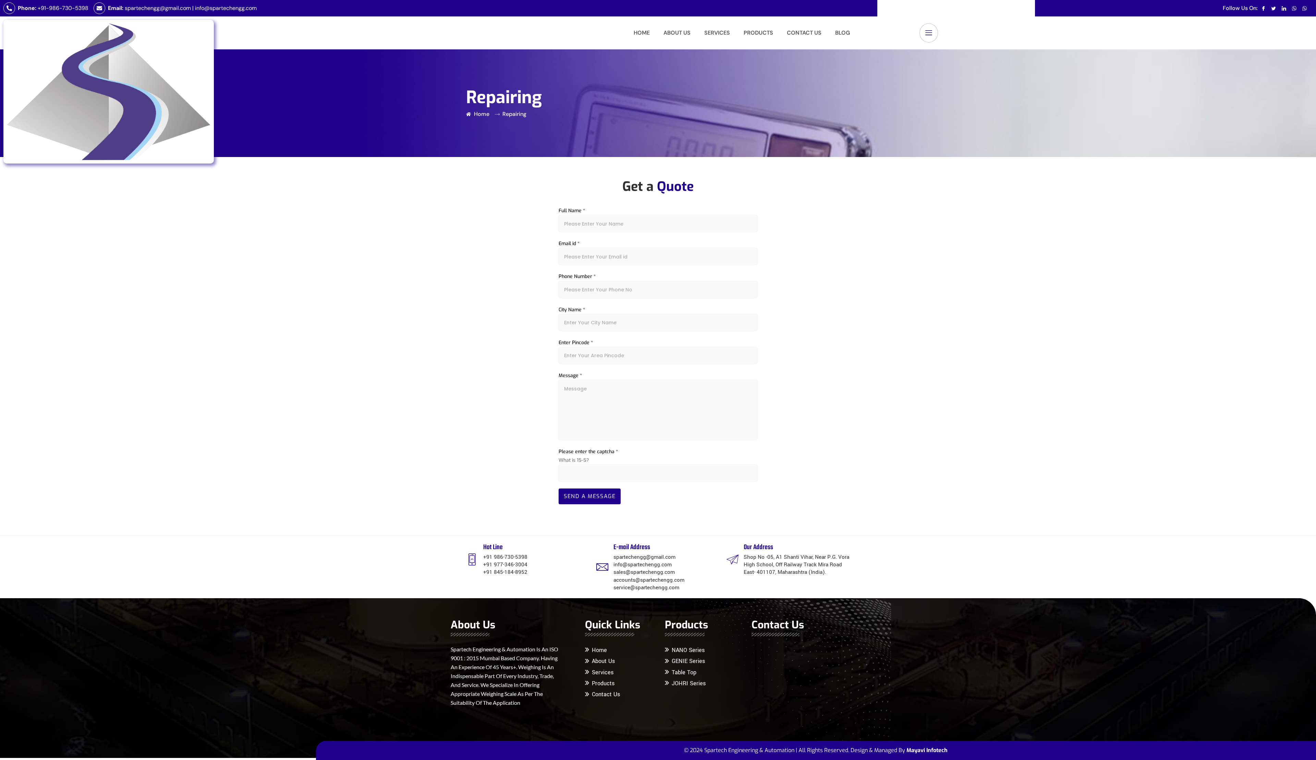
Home (642, 32)
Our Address (758, 547)
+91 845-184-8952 (505, 572)
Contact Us (804, 32)
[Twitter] (1273, 8)
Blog (842, 32)
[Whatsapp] (1294, 8)
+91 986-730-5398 (505, 557)
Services (717, 32)
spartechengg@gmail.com (158, 8)
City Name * (572, 309)
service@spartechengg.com (646, 587)
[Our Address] (733, 559)
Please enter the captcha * (588, 451)
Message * (570, 375)
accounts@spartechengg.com (648, 580)
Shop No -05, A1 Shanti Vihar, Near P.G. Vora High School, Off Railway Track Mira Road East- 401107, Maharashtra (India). (796, 564)
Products (758, 32)
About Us (677, 32)
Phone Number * (577, 276)
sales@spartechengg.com (644, 572)
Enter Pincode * (576, 342)
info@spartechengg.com (226, 8)
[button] (928, 33)
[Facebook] (1263, 8)
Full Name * (572, 210)
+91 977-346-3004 (505, 564)
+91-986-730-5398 (63, 8)
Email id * (569, 243)
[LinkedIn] (1284, 8)
